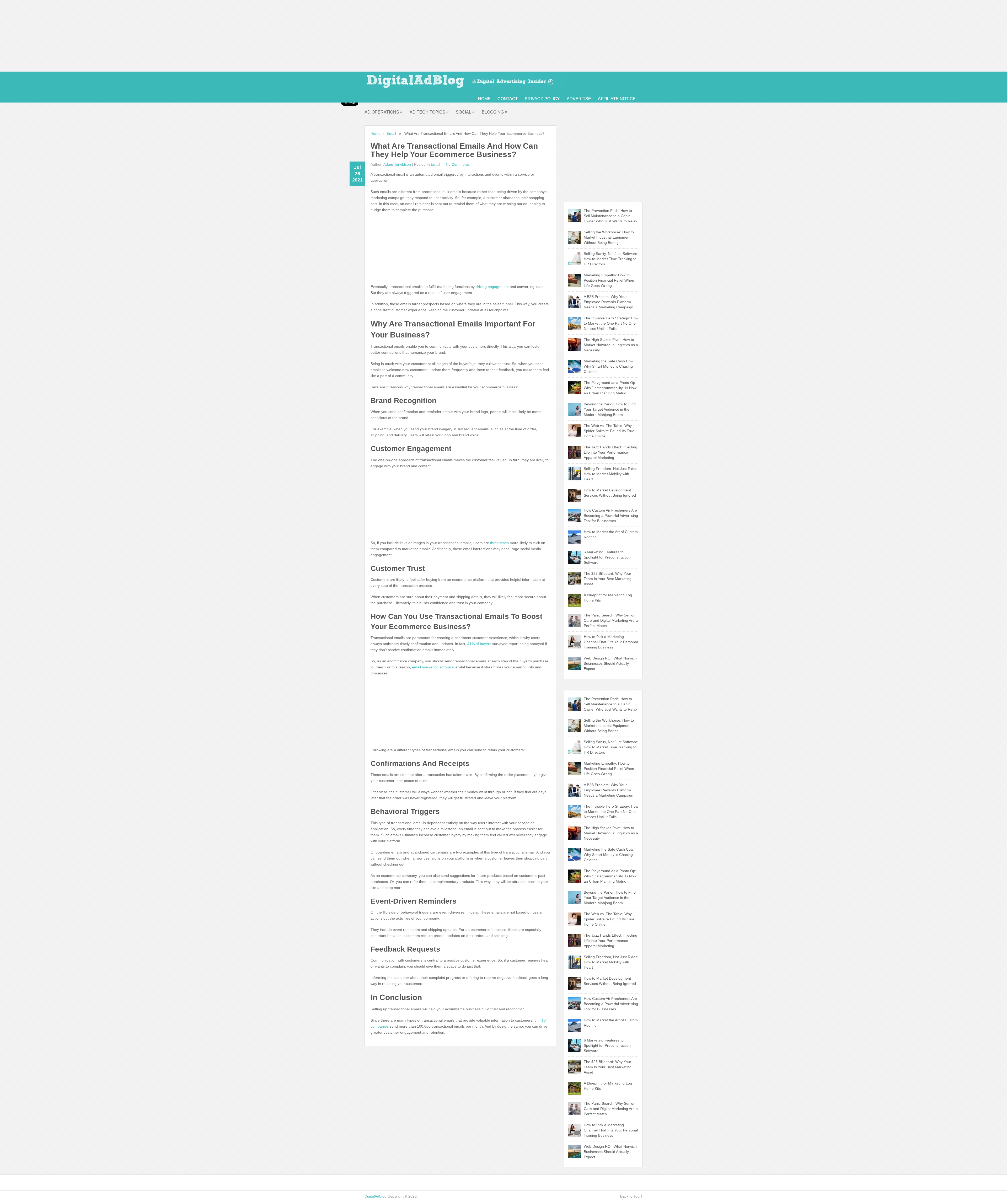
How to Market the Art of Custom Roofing (611, 534)
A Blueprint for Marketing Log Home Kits (608, 597)
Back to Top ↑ (631, 1196)
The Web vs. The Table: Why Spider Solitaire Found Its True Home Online (609, 430)
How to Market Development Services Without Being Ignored (610, 492)
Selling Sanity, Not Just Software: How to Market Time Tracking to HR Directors (611, 258)
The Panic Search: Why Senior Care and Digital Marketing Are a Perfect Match (611, 620)
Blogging (494, 111)
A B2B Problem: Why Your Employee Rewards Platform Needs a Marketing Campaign (608, 301)
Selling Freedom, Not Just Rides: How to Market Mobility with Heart (611, 473)
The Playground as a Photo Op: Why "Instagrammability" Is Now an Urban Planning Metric (610, 387)
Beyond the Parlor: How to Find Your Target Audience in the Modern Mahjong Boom (610, 409)
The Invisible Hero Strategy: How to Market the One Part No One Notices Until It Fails (611, 323)
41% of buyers (479, 644)
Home (484, 98)
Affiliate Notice (617, 98)
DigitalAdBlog (376, 1196)
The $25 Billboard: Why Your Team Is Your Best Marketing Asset (607, 578)
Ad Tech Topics (429, 111)
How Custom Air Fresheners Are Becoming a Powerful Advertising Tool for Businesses (611, 515)
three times (499, 543)
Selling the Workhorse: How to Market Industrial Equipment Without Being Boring (609, 237)
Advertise (579, 98)
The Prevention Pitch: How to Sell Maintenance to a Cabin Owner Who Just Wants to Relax (610, 215)
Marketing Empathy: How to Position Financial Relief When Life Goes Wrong (609, 280)
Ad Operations (384, 111)
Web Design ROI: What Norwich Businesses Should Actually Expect (610, 663)
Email (391, 133)
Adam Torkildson (397, 164)
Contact (507, 98)
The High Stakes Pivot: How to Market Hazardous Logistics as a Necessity (611, 344)
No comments (457, 164)
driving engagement (492, 287)
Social (465, 111)
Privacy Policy (542, 98)
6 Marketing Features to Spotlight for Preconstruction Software (607, 557)
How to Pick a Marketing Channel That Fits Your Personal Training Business (611, 642)
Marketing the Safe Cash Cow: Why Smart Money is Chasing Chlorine (609, 366)
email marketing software (433, 667)
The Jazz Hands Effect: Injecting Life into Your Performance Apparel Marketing (610, 452)
